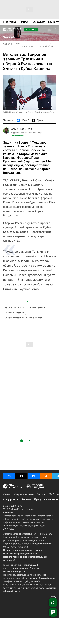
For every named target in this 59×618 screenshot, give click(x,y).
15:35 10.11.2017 (12, 44)
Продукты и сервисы (46, 499)
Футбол (7, 494)
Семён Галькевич (22, 128)
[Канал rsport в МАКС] (9, 476)
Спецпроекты (10, 499)
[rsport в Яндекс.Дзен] (21, 476)
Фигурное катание (24, 494)
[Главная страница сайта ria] (3, 29)
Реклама (26, 499)
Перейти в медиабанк (44, 112)
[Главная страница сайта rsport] (19, 29)
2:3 (19, 240)
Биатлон (41, 494)
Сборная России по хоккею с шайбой (23, 317)
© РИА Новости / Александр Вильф (18, 112)
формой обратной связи (42, 578)
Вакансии (8, 512)
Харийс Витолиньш (14, 307)
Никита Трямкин (37, 307)
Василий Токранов (14, 312)
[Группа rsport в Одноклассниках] (46, 476)
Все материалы (18, 136)
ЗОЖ (51, 494)
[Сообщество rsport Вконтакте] (34, 476)
